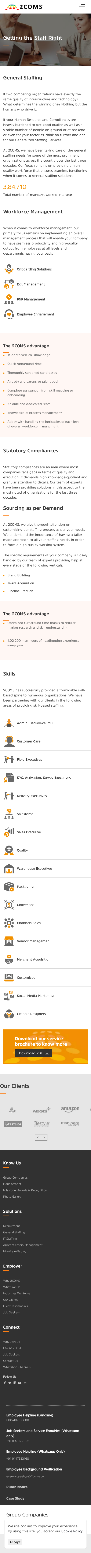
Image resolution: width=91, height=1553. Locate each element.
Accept (15, 1542)
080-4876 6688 (17, 1420)
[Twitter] (9, 1382)
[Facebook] (4, 1382)
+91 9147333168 (17, 1458)
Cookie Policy (71, 1531)
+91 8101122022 (17, 1440)
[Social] (24, 1382)
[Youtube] (19, 1382)
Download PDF (31, 1053)
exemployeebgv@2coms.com (26, 1476)
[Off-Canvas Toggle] (82, 7)
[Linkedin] (14, 1382)
